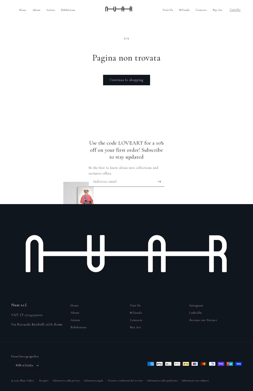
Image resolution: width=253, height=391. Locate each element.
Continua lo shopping (126, 80)
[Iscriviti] (159, 181)
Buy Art (217, 10)
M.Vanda (185, 10)
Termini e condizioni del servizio (125, 380)
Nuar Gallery (27, 380)
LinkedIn (195, 312)
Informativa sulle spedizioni (162, 380)
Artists (50, 10)
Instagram (196, 305)
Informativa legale (93, 380)
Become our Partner (203, 320)
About (36, 10)
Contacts (201, 10)
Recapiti (43, 380)
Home (23, 10)
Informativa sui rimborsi (195, 380)
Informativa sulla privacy (66, 380)
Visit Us (168, 10)
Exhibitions (68, 10)
